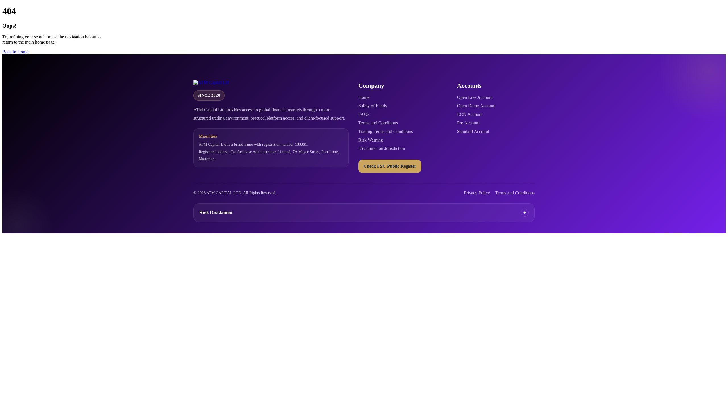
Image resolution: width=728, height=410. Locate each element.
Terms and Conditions (378, 122)
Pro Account (468, 122)
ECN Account (470, 114)
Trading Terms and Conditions (385, 131)
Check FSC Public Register (389, 166)
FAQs (363, 114)
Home (363, 97)
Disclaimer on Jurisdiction (381, 148)
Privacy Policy (477, 192)
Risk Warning (370, 140)
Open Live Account (475, 97)
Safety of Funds (372, 105)
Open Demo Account (476, 105)
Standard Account (473, 131)
